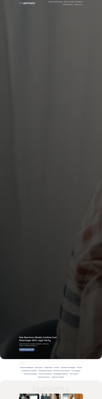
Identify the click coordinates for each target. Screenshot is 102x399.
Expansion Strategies (68, 367)
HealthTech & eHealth (29, 371)
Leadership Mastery (45, 371)
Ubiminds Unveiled (58, 377)
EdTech (56, 367)
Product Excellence (45, 374)
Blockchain (39, 367)
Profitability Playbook (60, 374)
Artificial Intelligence (27, 367)
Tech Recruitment (44, 377)
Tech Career (74, 374)
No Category (75, 371)
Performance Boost (30, 374)
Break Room (48, 367)
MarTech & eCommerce (62, 371)
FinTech (79, 367)
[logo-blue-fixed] (27, 2)
